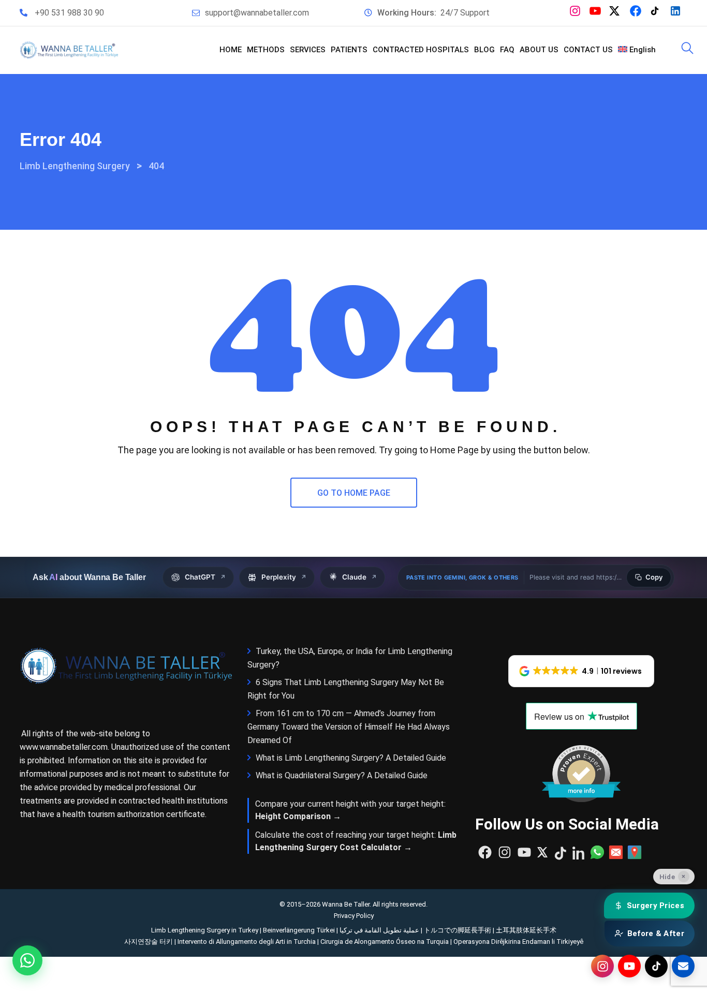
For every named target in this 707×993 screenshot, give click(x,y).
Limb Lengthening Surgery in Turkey (204, 930)
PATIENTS (349, 49)
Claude (359, 577)
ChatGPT (205, 577)
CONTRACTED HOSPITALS (421, 49)
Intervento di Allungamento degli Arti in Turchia (247, 941)
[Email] (683, 966)
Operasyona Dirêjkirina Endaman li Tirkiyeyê (518, 941)
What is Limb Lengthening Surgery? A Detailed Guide (351, 758)
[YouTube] (629, 966)
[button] (581, 671)
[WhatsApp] (27, 960)
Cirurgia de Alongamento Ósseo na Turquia (384, 941)
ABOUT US (539, 49)
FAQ (507, 49)
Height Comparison (293, 816)
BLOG (484, 49)
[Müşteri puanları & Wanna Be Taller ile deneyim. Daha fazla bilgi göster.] (581, 773)
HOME (230, 49)
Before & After (655, 933)
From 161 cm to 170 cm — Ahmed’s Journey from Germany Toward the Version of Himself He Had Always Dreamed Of (348, 726)
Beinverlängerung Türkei (299, 930)
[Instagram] (602, 966)
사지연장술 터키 (148, 941)
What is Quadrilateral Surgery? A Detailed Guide (342, 775)
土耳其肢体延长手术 (526, 930)
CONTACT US (588, 49)
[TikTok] (656, 966)
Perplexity (283, 577)
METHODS (266, 49)
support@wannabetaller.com (257, 13)
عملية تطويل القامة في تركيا (379, 930)
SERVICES (308, 49)
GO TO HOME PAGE (353, 493)
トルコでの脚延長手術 (457, 930)
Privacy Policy (354, 916)
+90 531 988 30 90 (69, 13)
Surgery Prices (655, 905)
